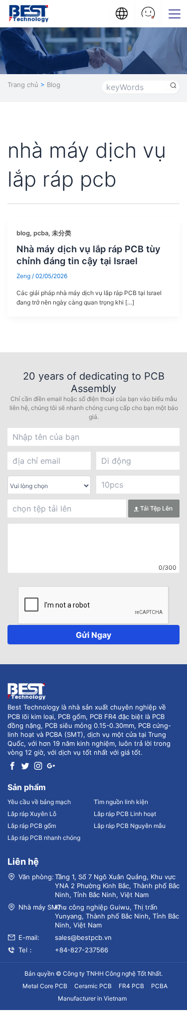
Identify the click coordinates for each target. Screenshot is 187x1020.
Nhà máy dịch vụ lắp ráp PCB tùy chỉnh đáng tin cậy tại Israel (88, 254)
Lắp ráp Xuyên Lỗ (31, 813)
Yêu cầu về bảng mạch (39, 802)
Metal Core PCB (44, 986)
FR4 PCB (131, 986)
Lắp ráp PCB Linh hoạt (125, 813)
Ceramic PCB (93, 986)
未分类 (61, 233)
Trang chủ (22, 85)
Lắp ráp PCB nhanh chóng (43, 837)
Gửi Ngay (93, 635)
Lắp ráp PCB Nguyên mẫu (130, 825)
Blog (53, 85)
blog (23, 233)
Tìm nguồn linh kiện (121, 802)
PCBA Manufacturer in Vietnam (113, 992)
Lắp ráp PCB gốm (31, 825)
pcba (40, 233)
